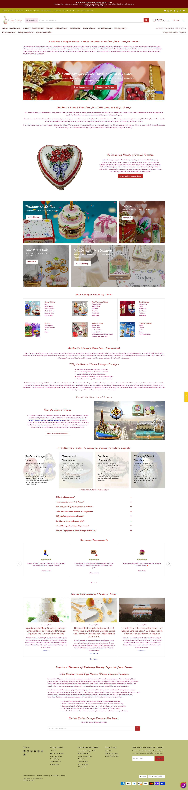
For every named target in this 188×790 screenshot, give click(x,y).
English (142, 776)
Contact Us (90, 10)
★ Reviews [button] (186, 396)
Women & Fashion (96, 332)
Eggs (46, 304)
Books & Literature (50, 327)
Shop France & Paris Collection (57, 433)
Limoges (5, 28)
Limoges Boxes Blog (111, 753)
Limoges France (19, 10)
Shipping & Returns (56, 756)
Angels (141, 325)
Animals (26, 28)
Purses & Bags (95, 325)
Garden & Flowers (49, 311)
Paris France (95, 311)
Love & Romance (15, 28)
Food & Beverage (49, 306)
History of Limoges (83, 753)
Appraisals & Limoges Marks (86, 751)
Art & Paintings (49, 325)
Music (46, 332)
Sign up (159, 758)
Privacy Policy (54, 759)
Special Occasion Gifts (43, 32)
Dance (46, 330)
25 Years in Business (7, 10)
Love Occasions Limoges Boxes (130, 176)
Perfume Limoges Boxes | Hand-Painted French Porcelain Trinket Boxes (102, 335)
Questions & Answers (57, 753)
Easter (140, 306)
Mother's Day (142, 308)
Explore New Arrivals (105, 87)
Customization (57, 10)
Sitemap (63, 776)
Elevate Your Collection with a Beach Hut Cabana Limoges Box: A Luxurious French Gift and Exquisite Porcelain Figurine (142, 631)
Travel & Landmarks (8, 32)
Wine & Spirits (48, 315)
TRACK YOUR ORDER (111, 756)
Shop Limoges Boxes (82, 87)
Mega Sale (183, 32)
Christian (141, 327)
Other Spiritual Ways (144, 334)
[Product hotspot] (111, 409)
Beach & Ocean (96, 306)
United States (95, 315)
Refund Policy (54, 764)
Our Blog (72, 10)
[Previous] (19, 563)
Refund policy (82, 767)
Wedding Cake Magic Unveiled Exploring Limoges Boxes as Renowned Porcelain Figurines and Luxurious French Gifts (46, 631)
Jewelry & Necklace (97, 330)
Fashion (49, 28)
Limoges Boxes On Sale (170, 32)
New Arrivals (169, 28)
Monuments (95, 308)
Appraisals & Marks (46, 10)
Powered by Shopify (29, 780)
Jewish (140, 330)
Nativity (141, 332)
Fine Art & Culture (89, 28)
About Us (53, 751)
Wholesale (65, 10)
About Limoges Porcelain (32, 10)
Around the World (96, 304)
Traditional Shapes (61, 28)
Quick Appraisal (81, 10)
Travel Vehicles (95, 313)
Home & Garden (75, 28)
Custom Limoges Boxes (85, 756)
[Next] (169, 563)
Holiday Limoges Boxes (25, 32)
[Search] (146, 20)
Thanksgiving (142, 315)
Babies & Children (38, 28)
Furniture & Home (49, 313)
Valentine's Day (143, 304)
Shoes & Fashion (96, 327)
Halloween (142, 313)
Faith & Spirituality (120, 28)
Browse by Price (181, 28)
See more (93, 659)
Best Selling (159, 28)
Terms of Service (55, 761)
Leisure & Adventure (104, 28)
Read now (45, 651)
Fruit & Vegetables (49, 308)
